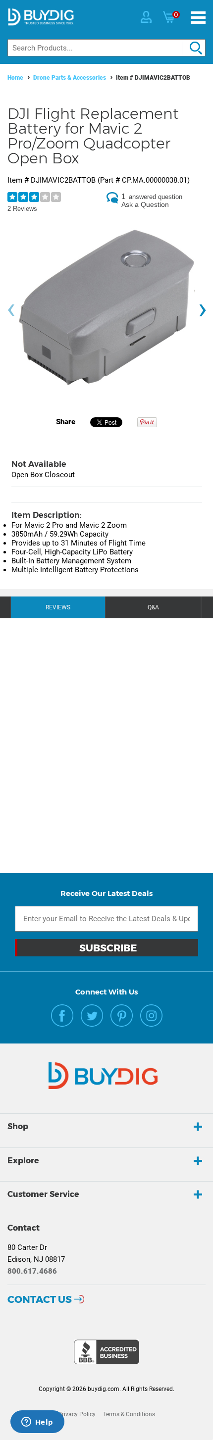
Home (15, 77)
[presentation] (10, 310)
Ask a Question (145, 204)
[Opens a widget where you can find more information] (37, 1422)
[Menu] (198, 17)
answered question (155, 196)
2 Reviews (22, 208)
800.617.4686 (32, 1271)
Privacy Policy (77, 1414)
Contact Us (39, 1299)
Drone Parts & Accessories (69, 77)
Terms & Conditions (129, 1414)
